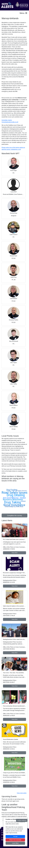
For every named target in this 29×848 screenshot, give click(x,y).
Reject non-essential (15, 840)
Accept (15, 836)
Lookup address (21, 820)
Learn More (15, 843)
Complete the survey (14, 515)
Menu (22, 13)
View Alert (14, 552)
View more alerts (21, 793)
